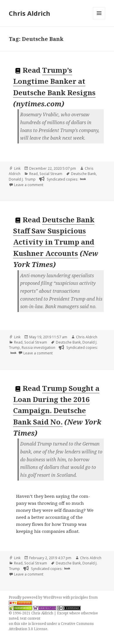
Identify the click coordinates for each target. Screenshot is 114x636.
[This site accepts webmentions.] (44, 608)
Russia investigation (38, 347)
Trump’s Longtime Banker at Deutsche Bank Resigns (54, 81)
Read (33, 173)
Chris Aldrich (29, 13)
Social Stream (50, 173)
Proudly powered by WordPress (36, 597)
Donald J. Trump (22, 179)
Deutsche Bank (83, 173)
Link (17, 168)
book (83, 179)
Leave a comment (28, 184)
